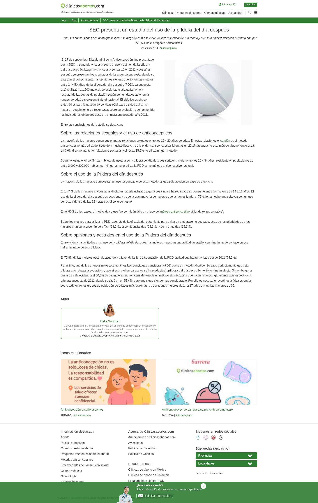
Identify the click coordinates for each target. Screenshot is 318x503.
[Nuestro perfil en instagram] (205, 438)
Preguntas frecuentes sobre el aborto (85, 453)
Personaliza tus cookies (209, 473)
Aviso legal (135, 442)
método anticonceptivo (175, 211)
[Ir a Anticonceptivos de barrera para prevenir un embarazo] (209, 382)
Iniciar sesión (228, 4)
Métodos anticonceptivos (77, 459)
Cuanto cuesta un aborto (77, 448)
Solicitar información (157, 495)
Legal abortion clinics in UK (146, 480)
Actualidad (235, 12)
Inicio (63, 20)
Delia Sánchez (110, 321)
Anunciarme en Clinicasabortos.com (152, 437)
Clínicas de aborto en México (147, 469)
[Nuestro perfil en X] (221, 438)
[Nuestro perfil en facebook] (198, 438)
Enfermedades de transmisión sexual (85, 465)
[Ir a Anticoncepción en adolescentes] (108, 382)
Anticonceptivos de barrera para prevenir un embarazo (197, 409)
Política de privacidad (142, 448)
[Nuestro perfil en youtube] (213, 438)
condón (225, 140)
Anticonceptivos (89, 20)
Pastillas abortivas (73, 442)
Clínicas (167, 12)
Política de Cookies (141, 453)
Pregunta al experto (188, 12)
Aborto (65, 437)
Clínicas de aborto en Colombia (148, 475)
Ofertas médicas (214, 12)
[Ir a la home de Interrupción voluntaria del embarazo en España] (87, 6)
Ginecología (69, 476)
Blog (73, 20)
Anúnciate (250, 4)
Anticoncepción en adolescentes (82, 409)
